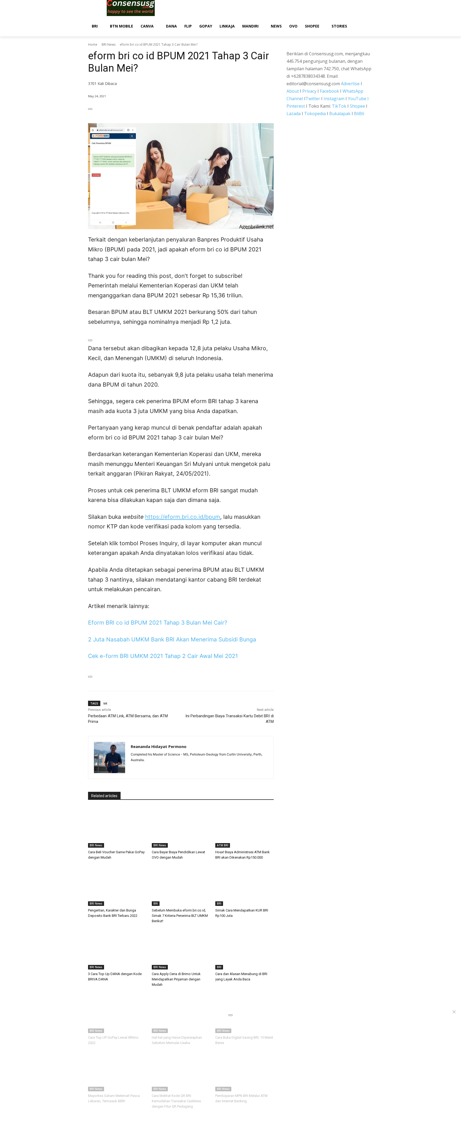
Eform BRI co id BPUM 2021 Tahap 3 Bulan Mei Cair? (157, 622)
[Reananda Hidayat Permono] (109, 757)
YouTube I (358, 99)
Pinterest (296, 106)
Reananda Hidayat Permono (158, 746)
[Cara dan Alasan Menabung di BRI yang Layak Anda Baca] (244, 949)
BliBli (359, 113)
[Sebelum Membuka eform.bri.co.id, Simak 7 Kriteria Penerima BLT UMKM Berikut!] (181, 885)
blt (105, 703)
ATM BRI (222, 845)
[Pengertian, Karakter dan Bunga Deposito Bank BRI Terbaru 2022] (117, 885)
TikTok (339, 106)
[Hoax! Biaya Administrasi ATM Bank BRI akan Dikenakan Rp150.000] (244, 827)
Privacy (309, 91)
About (293, 91)
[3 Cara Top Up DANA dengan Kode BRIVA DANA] (117, 949)
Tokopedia (315, 113)
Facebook (329, 91)
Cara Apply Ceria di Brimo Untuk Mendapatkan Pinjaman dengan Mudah (176, 979)
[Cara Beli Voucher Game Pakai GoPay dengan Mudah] (117, 827)
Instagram (334, 99)
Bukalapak (340, 113)
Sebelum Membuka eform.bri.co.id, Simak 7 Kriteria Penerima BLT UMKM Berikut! (180, 915)
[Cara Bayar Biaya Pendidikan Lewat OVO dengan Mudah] (181, 827)
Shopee (357, 106)
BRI (155, 903)
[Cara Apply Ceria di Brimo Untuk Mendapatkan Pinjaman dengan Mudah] (181, 949)
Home (92, 44)
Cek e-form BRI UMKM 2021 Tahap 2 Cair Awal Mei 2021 (163, 656)
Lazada (294, 113)
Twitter (312, 99)
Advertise (350, 84)
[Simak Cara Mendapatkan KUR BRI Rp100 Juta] (244, 885)
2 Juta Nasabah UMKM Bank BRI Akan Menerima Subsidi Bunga (172, 639)
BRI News (109, 44)
